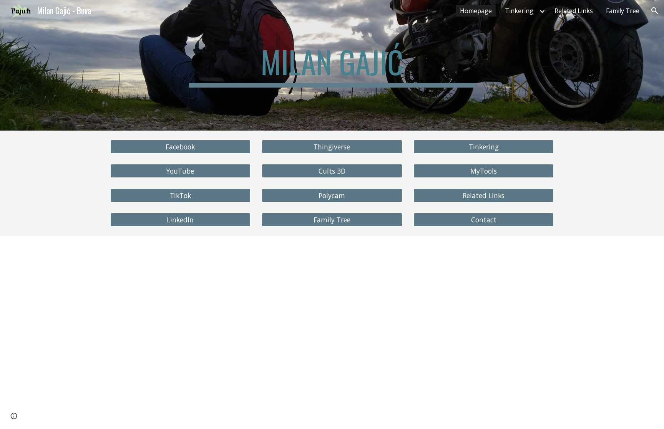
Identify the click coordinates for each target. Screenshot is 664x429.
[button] (655, 11)
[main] (332, 65)
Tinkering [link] (519, 11)
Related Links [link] (573, 11)
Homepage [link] (476, 11)
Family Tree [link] (622, 11)
